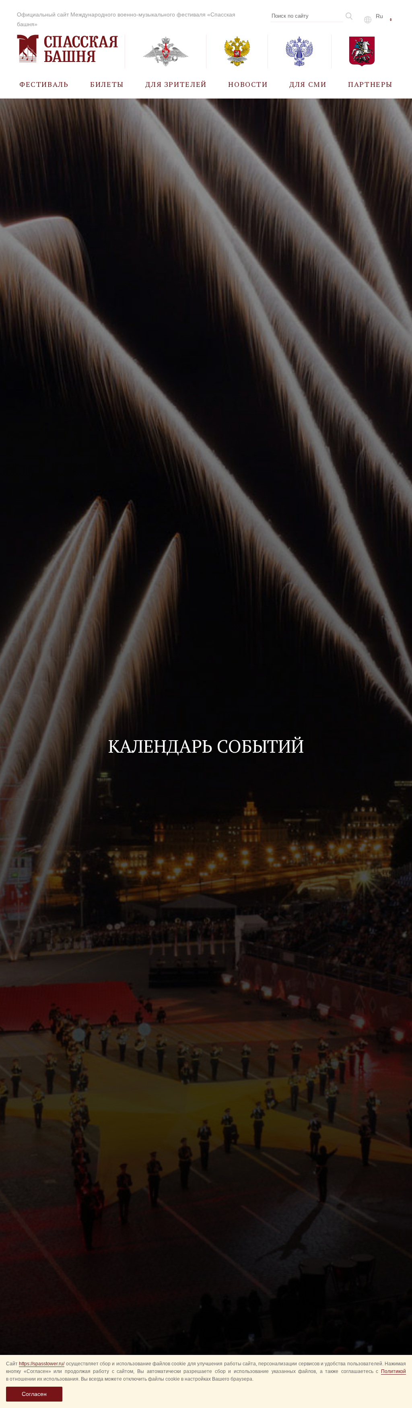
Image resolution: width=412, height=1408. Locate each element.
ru (379, 16)
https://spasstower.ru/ (41, 1364)
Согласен (34, 1394)
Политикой (393, 1371)
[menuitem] (44, 84)
